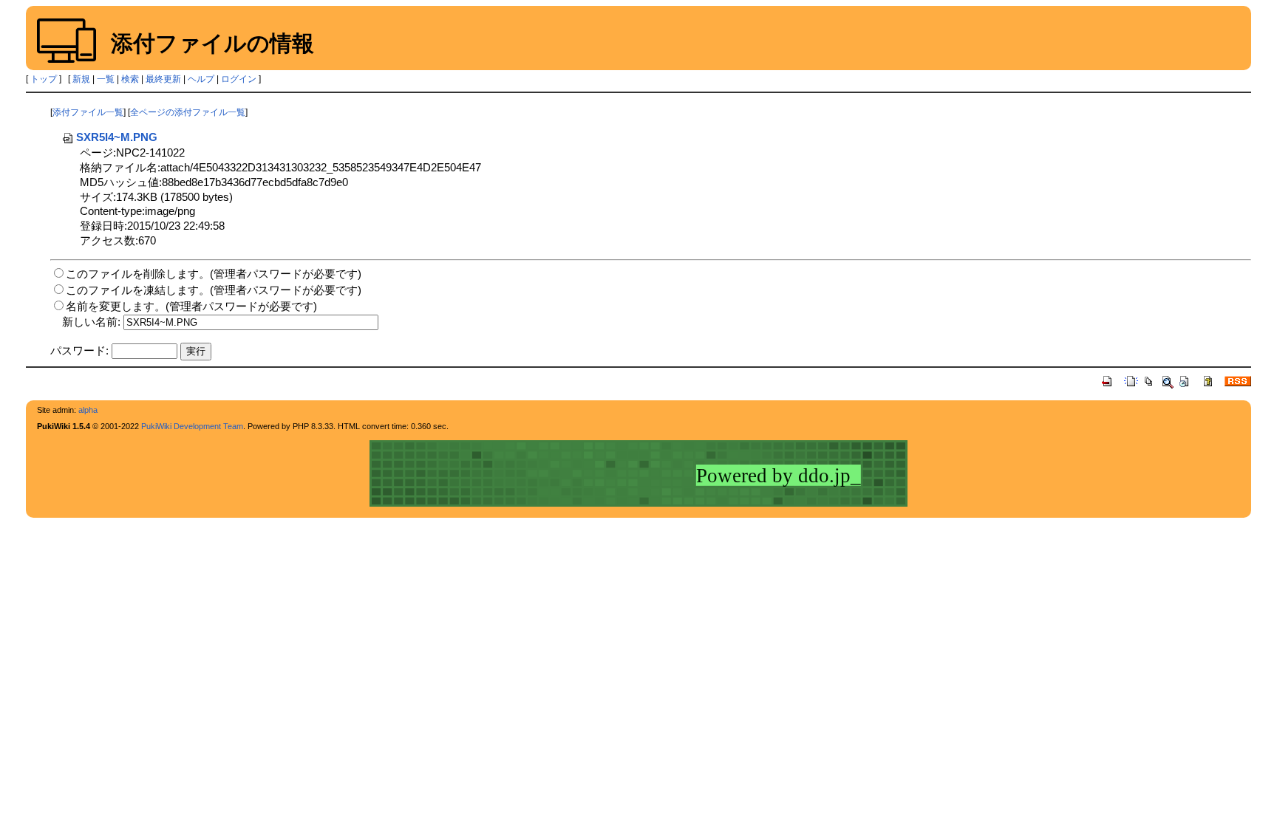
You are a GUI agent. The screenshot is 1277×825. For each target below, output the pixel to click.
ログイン (238, 79)
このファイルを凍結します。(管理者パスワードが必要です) (213, 290)
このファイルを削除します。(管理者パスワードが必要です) (213, 273)
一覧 (106, 79)
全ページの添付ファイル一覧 (187, 112)
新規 (81, 79)
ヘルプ (201, 79)
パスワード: (79, 350)
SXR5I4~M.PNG (116, 137)
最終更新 (163, 79)
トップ (43, 79)
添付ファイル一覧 (87, 112)
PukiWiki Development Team (192, 426)
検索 (130, 79)
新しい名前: (91, 321)
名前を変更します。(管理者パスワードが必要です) (191, 306)
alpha (88, 409)
